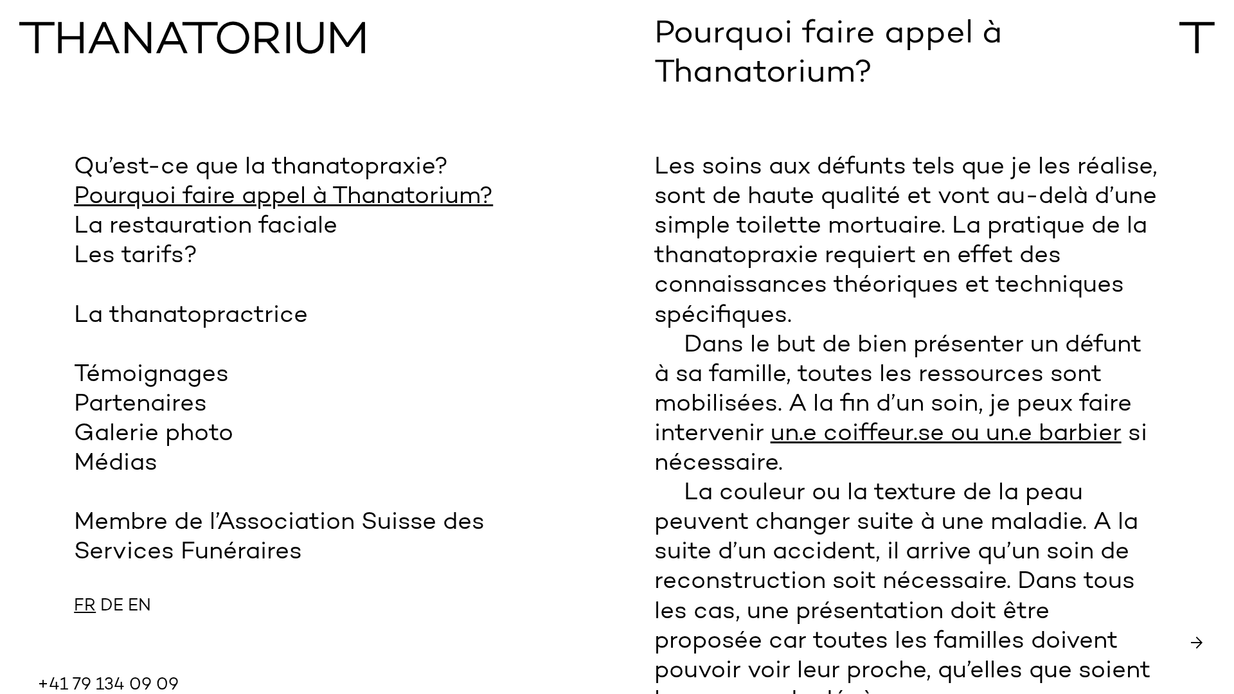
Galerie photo (153, 434)
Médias (115, 463)
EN (139, 606)
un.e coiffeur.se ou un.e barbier (946, 434)
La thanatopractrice (191, 315)
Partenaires (140, 404)
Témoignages (151, 374)
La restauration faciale (205, 226)
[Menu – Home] (299, 39)
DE (111, 606)
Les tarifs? (135, 256)
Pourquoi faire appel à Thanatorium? (283, 196)
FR (85, 606)
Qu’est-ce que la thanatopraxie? (261, 167)
